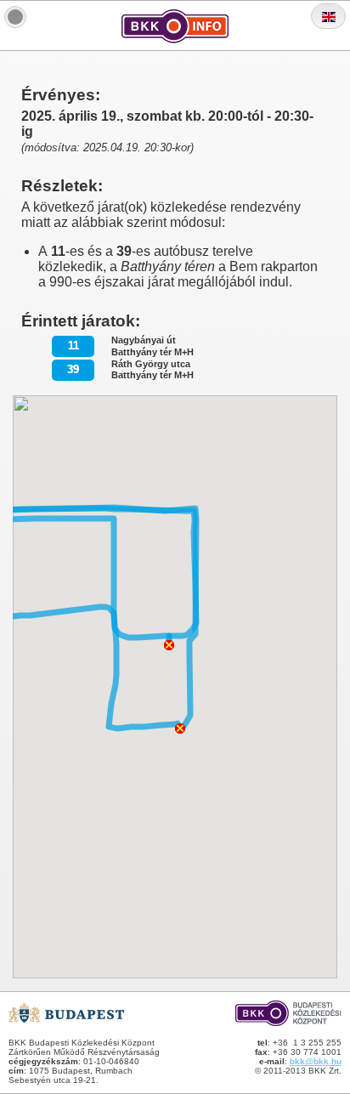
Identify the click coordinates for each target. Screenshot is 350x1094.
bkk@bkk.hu (316, 1061)
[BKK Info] (15, 17)
